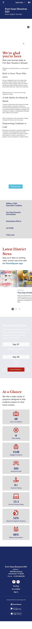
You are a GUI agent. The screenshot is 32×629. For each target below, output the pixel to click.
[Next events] (28, 370)
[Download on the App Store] (16, 614)
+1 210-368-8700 (19, 577)
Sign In (16, 592)
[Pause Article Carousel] (12, 310)
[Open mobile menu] (3, 2)
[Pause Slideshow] (23, 43)
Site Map (16, 587)
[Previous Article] (16, 310)
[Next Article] (19, 310)
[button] (20, 2)
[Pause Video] (28, 27)
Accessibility (16, 590)
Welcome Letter (15, 186)
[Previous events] (3, 370)
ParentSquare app (14, 263)
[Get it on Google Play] (16, 609)
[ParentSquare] (16, 605)
